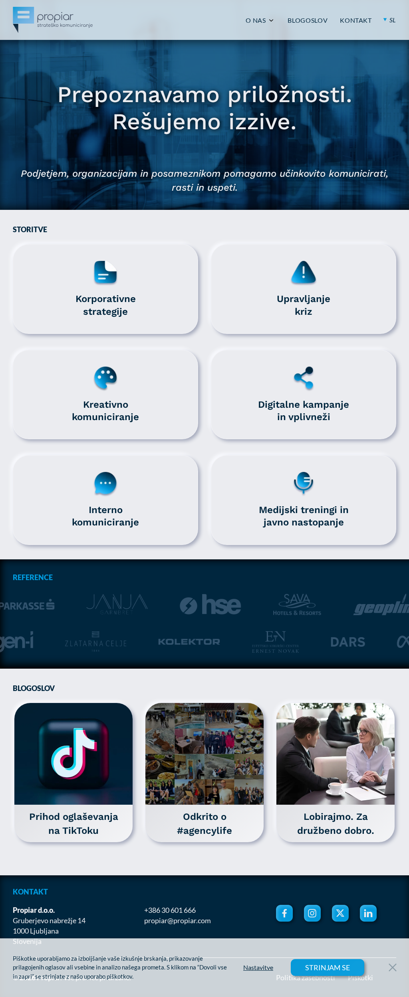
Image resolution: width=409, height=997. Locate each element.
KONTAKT (355, 20)
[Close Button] (393, 967)
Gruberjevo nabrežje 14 (49, 920)
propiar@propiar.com (177, 920)
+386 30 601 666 (170, 910)
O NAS (256, 20)
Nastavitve (258, 967)
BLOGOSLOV (308, 20)
